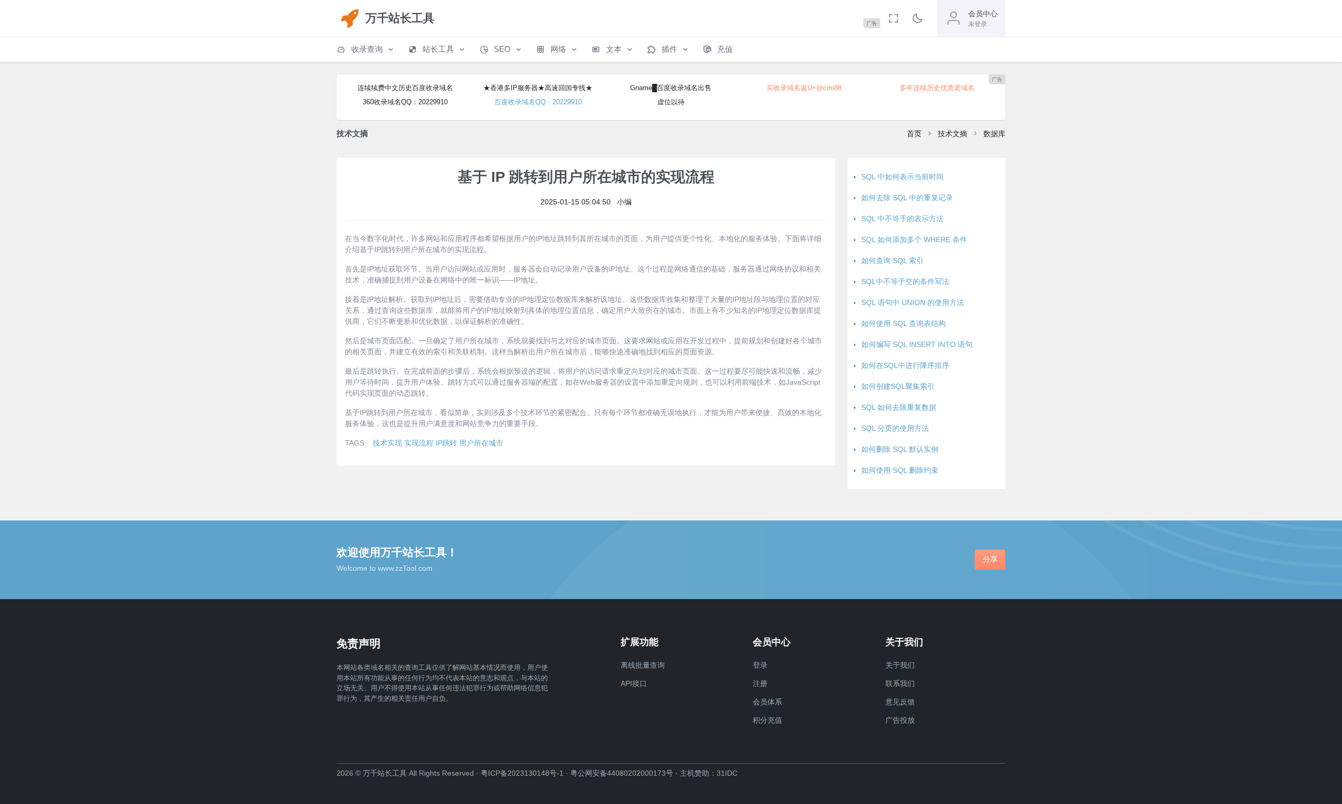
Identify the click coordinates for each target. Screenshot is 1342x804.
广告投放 (900, 720)
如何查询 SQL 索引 (892, 260)
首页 (914, 133)
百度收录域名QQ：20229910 (538, 102)
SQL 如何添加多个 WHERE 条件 (914, 239)
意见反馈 (900, 702)
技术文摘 (952, 133)
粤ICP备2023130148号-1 (522, 773)
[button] (366, 49)
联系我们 (900, 683)
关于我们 (900, 665)
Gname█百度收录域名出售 (670, 88)
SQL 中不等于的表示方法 (902, 218)
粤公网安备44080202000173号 (621, 773)
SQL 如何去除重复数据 (898, 407)
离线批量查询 (643, 665)
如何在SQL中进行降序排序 (905, 365)
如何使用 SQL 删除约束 (899, 470)
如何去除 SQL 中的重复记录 (907, 197)
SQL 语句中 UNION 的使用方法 (912, 302)
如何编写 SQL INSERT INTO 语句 (916, 344)
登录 (760, 665)
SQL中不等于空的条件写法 (905, 281)
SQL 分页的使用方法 (895, 428)
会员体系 (767, 702)
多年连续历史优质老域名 (937, 88)
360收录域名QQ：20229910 (405, 102)
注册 (760, 683)
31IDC (727, 773)
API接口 (634, 683)
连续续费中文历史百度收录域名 (405, 88)
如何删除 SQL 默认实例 (899, 449)
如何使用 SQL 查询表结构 (903, 323)
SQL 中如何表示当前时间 (902, 176)
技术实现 (387, 443)
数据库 (994, 133)
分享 (990, 559)
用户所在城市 (481, 443)
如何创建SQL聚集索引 (898, 386)
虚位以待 (671, 102)
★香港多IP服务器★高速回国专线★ (537, 88)
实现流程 (419, 443)
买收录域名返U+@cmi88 (803, 88)
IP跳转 (446, 443)
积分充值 (767, 720)
